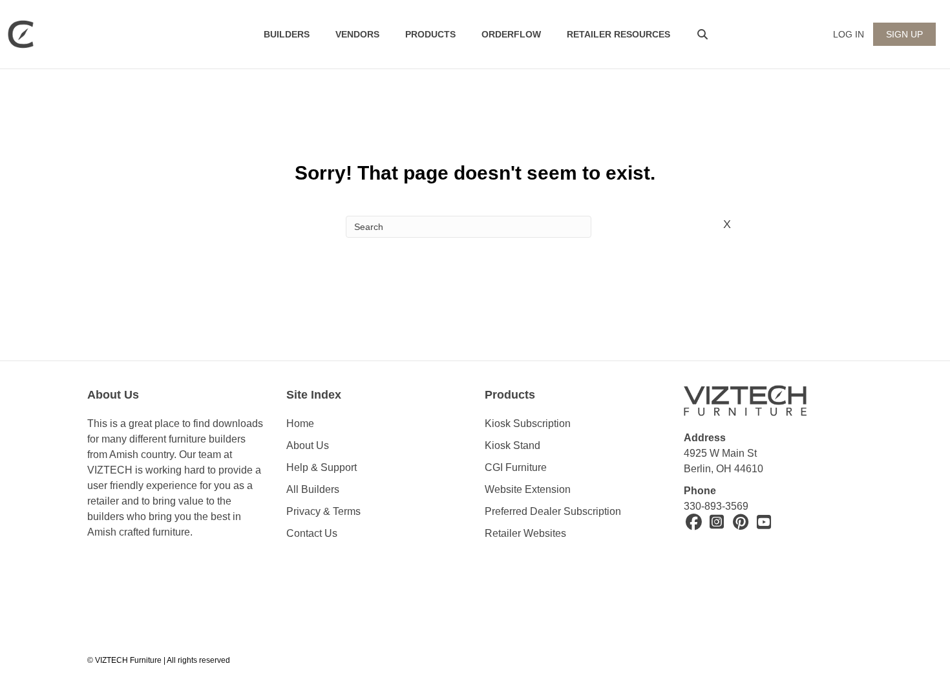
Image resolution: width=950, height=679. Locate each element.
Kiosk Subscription (528, 423)
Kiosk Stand (512, 445)
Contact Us (311, 533)
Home (300, 423)
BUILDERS (287, 34)
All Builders (312, 489)
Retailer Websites (525, 533)
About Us (307, 445)
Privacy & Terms (323, 511)
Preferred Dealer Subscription (553, 511)
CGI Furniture (516, 467)
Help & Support (321, 467)
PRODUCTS (430, 34)
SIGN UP (904, 34)
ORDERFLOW (511, 34)
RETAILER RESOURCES (618, 34)
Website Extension (529, 489)
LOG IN (848, 34)
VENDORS (357, 34)
